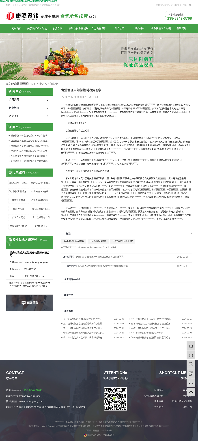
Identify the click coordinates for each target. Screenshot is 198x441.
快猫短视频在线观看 (78, 30)
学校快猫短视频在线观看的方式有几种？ (154, 328)
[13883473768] (191, 364)
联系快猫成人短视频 (161, 30)
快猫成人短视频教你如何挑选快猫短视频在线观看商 (103, 266)
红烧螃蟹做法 (18, 200)
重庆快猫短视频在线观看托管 (113, 426)
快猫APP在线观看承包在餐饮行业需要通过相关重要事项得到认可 (31, 151)
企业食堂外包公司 (41, 217)
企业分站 (168, 5)
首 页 (33, 83)
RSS (185, 5)
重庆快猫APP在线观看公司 (41, 183)
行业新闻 (54, 83)
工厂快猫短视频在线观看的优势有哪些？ (86, 328)
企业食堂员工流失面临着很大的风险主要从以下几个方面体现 (31, 140)
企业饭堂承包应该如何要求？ (147, 333)
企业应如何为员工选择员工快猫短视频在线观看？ (160, 319)
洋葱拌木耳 (18, 209)
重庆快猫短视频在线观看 (73, 241)
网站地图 (178, 5)
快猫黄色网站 (130, 426)
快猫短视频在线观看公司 (19, 183)
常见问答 (14, 116)
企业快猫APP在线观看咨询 (41, 191)
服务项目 (58, 28)
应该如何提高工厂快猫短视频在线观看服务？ (155, 323)
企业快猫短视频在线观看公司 (41, 200)
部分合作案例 (99, 28)
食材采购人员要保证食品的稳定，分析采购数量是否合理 (31, 146)
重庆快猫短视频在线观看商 (19, 191)
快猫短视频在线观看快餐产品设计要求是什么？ (90, 333)
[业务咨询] (191, 345)
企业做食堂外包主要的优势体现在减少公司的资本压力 (31, 156)
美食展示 (120, 28)
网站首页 (17, 28)
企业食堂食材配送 (41, 209)
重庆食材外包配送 (18, 226)
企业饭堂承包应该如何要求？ (82, 319)
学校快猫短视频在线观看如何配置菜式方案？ (155, 337)
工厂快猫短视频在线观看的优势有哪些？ (85, 323)
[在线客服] (191, 354)
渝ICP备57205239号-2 (37, 426)
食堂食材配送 (18, 217)
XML (190, 5)
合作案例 (158, 407)
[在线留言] (191, 382)
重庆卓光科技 (106, 431)
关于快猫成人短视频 (37, 30)
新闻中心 (140, 28)
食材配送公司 (40, 226)
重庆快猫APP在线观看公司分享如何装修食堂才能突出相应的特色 (31, 135)
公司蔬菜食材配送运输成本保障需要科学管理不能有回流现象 (31, 161)
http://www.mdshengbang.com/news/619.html (97, 247)
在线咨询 (181, 28)
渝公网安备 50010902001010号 (100, 435)
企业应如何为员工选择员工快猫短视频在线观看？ (89, 337)
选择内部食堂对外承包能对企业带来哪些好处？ (101, 256)
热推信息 (160, 5)
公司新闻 (14, 99)
